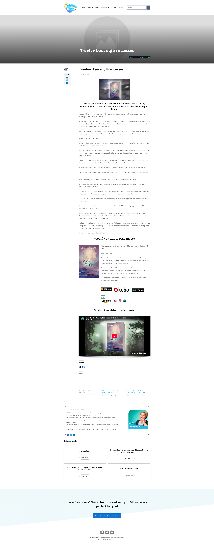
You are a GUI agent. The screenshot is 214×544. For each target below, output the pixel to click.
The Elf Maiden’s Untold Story (87, 390)
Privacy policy (114, 539)
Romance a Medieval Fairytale (139, 57)
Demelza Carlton (84, 74)
